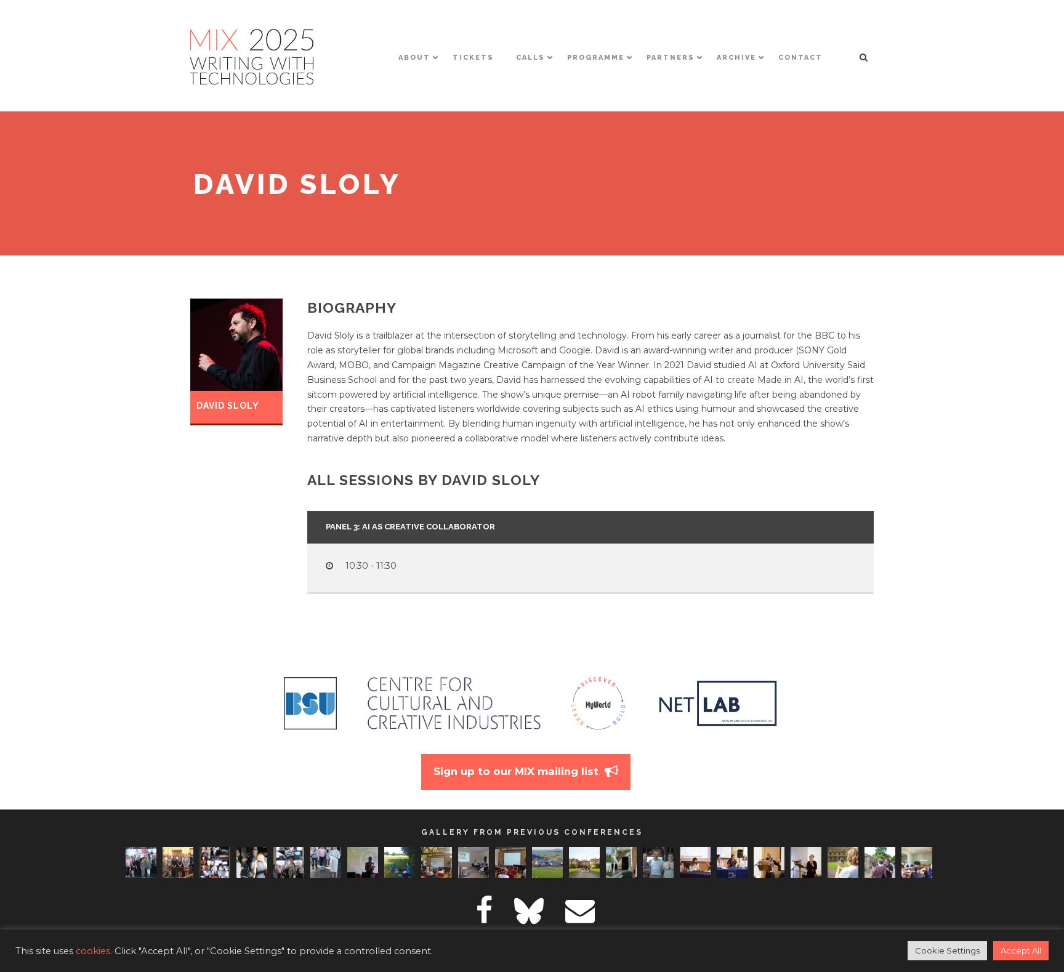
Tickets (473, 58)
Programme (595, 58)
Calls (530, 58)
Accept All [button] (1021, 950)
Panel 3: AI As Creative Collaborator (410, 526)
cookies (93, 951)
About (414, 58)
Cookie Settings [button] (947, 950)
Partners (671, 58)
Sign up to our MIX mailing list (515, 771)
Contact (800, 58)
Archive (736, 58)
